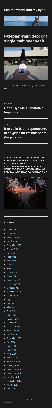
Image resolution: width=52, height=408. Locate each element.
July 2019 (11, 388)
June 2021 (11, 303)
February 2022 (13, 272)
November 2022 (14, 237)
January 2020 (13, 365)
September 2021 (14, 291)
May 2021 (11, 307)
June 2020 (11, 345)
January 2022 (13, 276)
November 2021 (14, 283)
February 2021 (13, 318)
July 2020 (11, 342)
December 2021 (14, 279)
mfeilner (7, 85)
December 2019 (14, 369)
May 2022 (11, 260)
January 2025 (13, 229)
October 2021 (13, 287)
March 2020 (12, 357)
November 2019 (14, 373)
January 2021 (13, 322)
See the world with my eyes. (25, 9)
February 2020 (13, 361)
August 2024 (12, 233)
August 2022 (12, 248)
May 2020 (11, 349)
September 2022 (14, 245)
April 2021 (11, 310)
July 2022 (11, 252)
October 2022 (13, 241)
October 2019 (13, 376)
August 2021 (12, 295)
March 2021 (12, 314)
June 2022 (11, 256)
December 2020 (14, 326)
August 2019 (12, 384)
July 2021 (11, 299)
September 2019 (14, 380)
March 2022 (12, 268)
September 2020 (14, 338)
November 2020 (14, 330)
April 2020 (11, 353)
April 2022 (11, 264)
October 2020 (13, 334)
